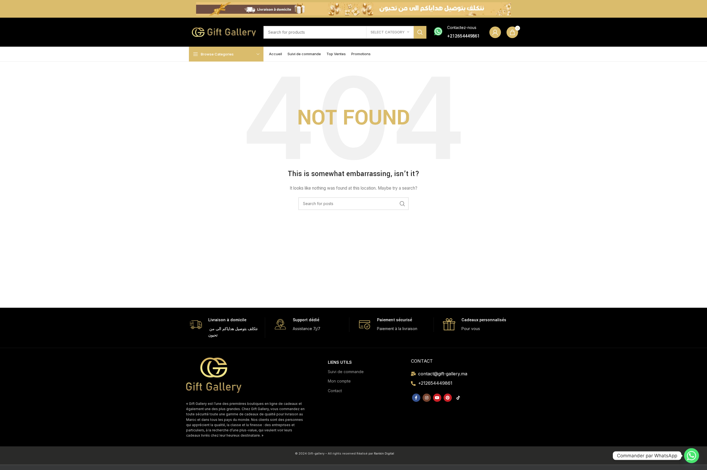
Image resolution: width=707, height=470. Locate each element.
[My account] (495, 32)
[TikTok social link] (458, 398)
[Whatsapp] (691, 455)
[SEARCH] (420, 32)
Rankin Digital (384, 453)
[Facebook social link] (416, 398)
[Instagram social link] (427, 398)
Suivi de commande (346, 371)
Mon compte (339, 381)
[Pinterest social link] (448, 398)
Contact (335, 390)
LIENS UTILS (340, 362)
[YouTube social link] (437, 398)
